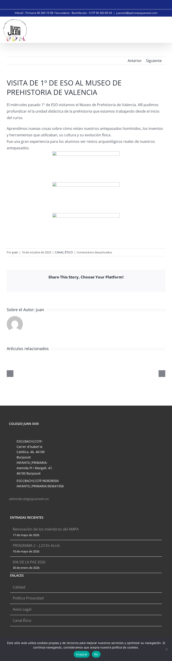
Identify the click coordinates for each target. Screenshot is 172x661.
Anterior (135, 60)
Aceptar (81, 654)
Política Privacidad (28, 598)
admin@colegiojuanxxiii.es (29, 499)
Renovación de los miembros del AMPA (46, 529)
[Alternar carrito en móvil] (153, 29)
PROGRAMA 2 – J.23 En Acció (36, 545)
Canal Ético (22, 620)
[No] (166, 649)
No (96, 654)
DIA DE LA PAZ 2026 (29, 562)
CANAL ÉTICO (64, 252)
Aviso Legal (22, 609)
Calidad (19, 587)
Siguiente (154, 60)
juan (15, 252)
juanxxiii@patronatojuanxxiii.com (136, 13)
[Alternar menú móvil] (163, 29)
